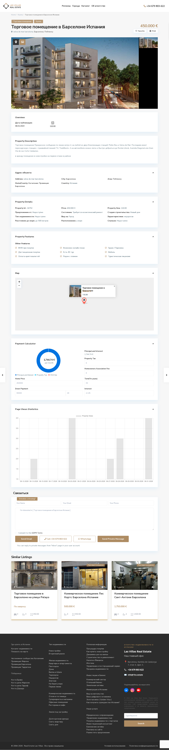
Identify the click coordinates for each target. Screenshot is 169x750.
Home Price (20, 379)
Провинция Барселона (21, 664)
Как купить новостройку (97, 651)
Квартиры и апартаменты (60, 663)
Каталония (33, 183)
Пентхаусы (54, 666)
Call (56, 539)
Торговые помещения (22, 21)
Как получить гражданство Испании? (103, 702)
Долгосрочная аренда (59, 719)
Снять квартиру (56, 721)
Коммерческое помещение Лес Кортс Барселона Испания (84, 595)
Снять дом (53, 724)
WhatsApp (85, 539)
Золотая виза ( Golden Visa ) (99, 699)
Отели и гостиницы (57, 696)
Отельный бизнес (94, 682)
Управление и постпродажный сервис (103, 666)
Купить (20, 15)
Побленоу (48, 31)
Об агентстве (98, 6)
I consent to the (30, 533)
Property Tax (90, 358)
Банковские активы (95, 726)
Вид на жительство (95, 694)
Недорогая (53, 678)
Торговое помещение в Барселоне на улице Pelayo (31, 595)
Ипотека (90, 663)
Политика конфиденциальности (143, 746)
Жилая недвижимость (59, 660)
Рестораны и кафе (57, 705)
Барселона (39, 31)
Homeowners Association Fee (97, 369)
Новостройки (54, 651)
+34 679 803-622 (156, 6)
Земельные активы (95, 685)
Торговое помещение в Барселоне (94, 289)
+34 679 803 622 (136, 669)
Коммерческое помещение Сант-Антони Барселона (131, 595)
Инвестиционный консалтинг (99, 724)
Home (13, 15)
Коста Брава (16, 680)
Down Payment (21, 389)
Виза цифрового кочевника (98, 696)
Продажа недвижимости (97, 669)
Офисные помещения (58, 702)
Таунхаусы (53, 675)
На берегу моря (55, 684)
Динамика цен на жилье (97, 654)
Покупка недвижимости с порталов (102, 721)
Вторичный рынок (57, 653)
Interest (88, 389)
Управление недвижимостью (99, 718)
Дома (51, 669)
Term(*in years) (90, 379)
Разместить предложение (98, 732)
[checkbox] (16, 533)
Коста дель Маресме (20, 682)
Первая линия (55, 686)
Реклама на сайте (94, 729)
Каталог (85, 6)
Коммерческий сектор (96, 679)
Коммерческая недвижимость (62, 693)
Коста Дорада (17, 688)
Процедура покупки (95, 648)
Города (76, 6)
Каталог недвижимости (21, 648)
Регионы (66, 6)
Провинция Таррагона (21, 667)
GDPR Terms (37, 533)
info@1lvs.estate (135, 675)
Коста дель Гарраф (19, 685)
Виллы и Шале (55, 672)
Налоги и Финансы (94, 660)
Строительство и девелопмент (100, 657)
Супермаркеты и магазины (60, 699)
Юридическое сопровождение (99, 715)
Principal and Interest (93, 351)
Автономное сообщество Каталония (27, 658)
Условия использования (114, 746)
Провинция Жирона (20, 661)
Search (141, 723)
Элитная (52, 681)
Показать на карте (19, 651)
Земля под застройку (58, 712)
